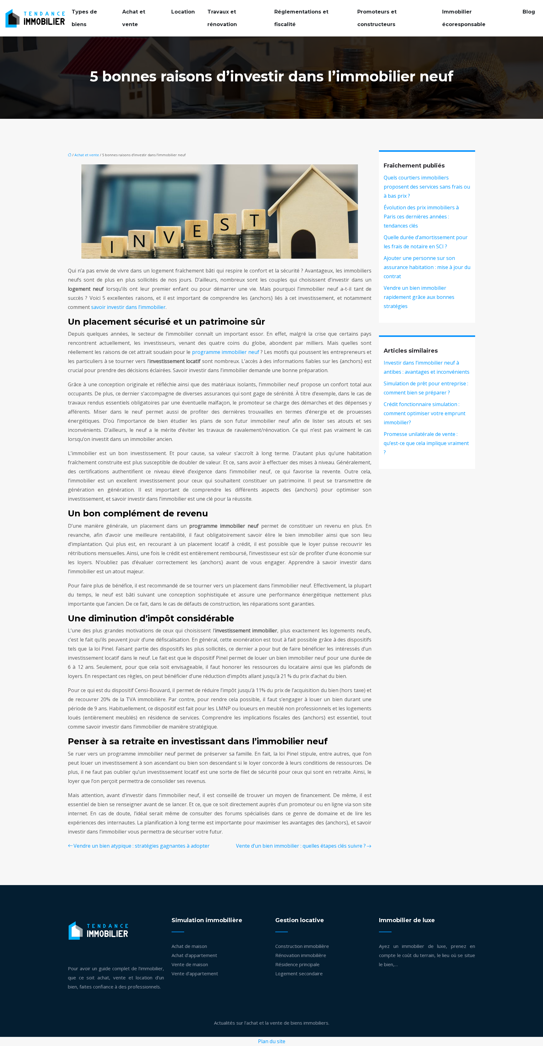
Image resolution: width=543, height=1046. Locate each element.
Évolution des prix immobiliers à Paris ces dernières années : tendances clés (421, 216)
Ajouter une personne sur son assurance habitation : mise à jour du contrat (427, 267)
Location (183, 12)
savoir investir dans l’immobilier (128, 307)
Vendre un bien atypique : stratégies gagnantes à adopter (142, 845)
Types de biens (84, 18)
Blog (529, 12)
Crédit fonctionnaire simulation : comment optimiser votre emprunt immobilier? (424, 413)
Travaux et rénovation (222, 18)
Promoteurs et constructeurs (377, 18)
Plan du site (271, 1041)
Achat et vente (133, 18)
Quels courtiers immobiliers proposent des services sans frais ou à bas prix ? (427, 186)
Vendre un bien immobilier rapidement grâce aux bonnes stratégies (419, 297)
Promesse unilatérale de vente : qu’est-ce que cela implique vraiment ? (426, 443)
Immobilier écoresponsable (463, 18)
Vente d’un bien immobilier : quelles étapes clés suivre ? (301, 845)
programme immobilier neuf (225, 352)
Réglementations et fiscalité (301, 18)
